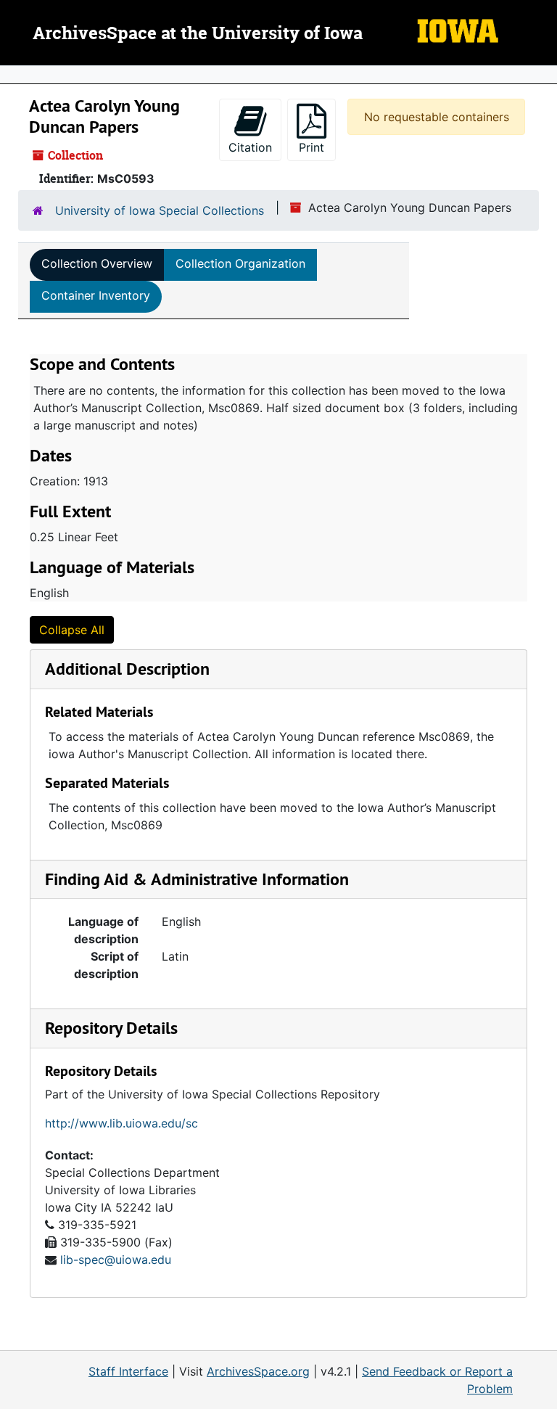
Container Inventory (95, 295)
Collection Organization (240, 263)
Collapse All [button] (71, 630)
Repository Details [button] (111, 1027)
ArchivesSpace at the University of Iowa (198, 34)
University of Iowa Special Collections (159, 210)
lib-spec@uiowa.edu (115, 1259)
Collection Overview (96, 263)
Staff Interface (128, 1371)
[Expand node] (542, 75)
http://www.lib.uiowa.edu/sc (121, 1123)
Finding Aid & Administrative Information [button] (197, 879)
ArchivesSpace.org (258, 1371)
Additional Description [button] (127, 668)
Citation (250, 147)
